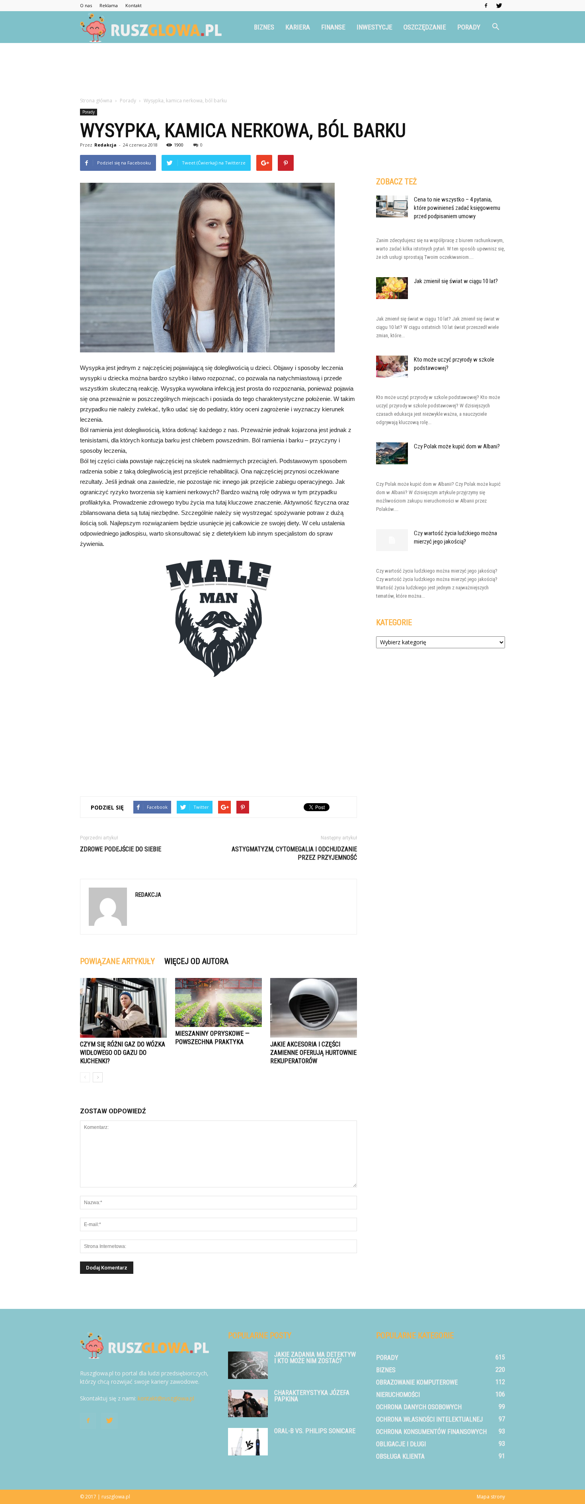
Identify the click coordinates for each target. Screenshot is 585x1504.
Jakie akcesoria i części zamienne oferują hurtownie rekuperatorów (313, 1052)
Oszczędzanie (425, 27)
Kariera (297, 27)
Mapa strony (491, 1496)
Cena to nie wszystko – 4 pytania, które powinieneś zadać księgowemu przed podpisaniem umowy (457, 208)
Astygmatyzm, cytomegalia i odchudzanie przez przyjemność (294, 853)
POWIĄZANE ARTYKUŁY (117, 961)
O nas (86, 5)
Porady (468, 27)
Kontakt (133, 5)
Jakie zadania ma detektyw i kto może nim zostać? (315, 1358)
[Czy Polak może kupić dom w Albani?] (392, 453)
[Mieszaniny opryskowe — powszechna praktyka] (218, 1002)
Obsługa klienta (400, 1456)
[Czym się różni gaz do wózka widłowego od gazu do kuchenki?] (123, 1008)
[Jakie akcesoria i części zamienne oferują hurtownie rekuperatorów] (313, 1008)
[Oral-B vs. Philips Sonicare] (248, 1441)
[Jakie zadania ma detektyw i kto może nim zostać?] (248, 1365)
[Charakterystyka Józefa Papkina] (248, 1403)
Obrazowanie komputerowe (417, 1382)
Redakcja (105, 145)
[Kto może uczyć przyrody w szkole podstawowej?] (392, 366)
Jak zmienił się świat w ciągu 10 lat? (456, 281)
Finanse (333, 27)
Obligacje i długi (401, 1444)
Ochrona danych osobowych (419, 1407)
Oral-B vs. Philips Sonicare (314, 1431)
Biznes (264, 27)
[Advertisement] (292, 70)
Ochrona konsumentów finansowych (431, 1432)
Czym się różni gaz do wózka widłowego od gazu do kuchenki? (122, 1052)
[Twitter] (499, 5)
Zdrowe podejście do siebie (120, 849)
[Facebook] (486, 5)
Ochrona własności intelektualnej (429, 1419)
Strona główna (96, 100)
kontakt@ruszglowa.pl (166, 1398)
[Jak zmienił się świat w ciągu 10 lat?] (392, 288)
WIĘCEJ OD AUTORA (196, 961)
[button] (495, 27)
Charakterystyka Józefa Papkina (311, 1396)
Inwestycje (374, 27)
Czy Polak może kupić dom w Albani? (457, 446)
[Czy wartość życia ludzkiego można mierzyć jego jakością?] (392, 540)
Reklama (108, 5)
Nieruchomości (398, 1394)
